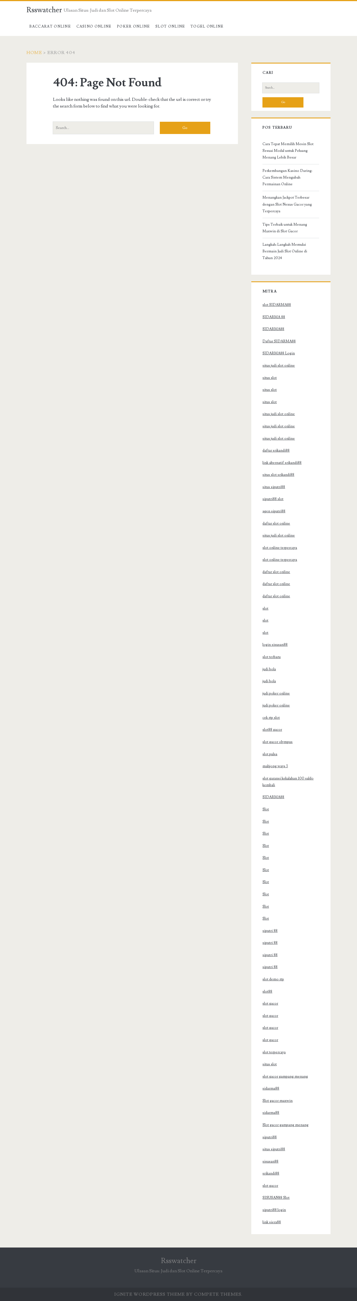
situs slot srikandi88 (278, 474)
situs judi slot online (278, 365)
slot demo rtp (273, 979)
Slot (265, 809)
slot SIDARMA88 (276, 305)
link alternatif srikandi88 (281, 463)
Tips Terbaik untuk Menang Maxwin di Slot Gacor (284, 227)
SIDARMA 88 (273, 317)
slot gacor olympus (277, 742)
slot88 (267, 991)
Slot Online (170, 26)
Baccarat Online (50, 26)
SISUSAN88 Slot (276, 1197)
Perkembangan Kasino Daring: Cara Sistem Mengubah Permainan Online (287, 177)
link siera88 (271, 1222)
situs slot (269, 378)
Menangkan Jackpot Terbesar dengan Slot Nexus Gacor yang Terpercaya (287, 204)
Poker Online (133, 26)
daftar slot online (276, 523)
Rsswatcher (44, 10)
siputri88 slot (272, 499)
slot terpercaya (274, 1052)
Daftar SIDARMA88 (279, 341)
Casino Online (94, 26)
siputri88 (269, 1137)
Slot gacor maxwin (277, 1100)
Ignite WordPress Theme (149, 1294)
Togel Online (207, 26)
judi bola (269, 669)
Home (34, 52)
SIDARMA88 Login (278, 353)
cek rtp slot (271, 717)
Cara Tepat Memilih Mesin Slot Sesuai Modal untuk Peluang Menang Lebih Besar (287, 151)
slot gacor (270, 1003)
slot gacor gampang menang (285, 1076)
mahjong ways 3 (275, 766)
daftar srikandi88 (276, 450)
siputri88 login (274, 1210)
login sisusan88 (275, 644)
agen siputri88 (273, 511)
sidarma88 (270, 1088)
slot (265, 608)
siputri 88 (270, 931)
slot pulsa (269, 754)
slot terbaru (271, 657)
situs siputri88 (273, 487)
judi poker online (276, 693)
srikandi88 (270, 1173)
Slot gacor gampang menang (285, 1125)
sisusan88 (270, 1161)
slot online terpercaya (279, 547)
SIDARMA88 (273, 329)
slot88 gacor (272, 729)
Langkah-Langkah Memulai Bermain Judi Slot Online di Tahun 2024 (284, 251)
